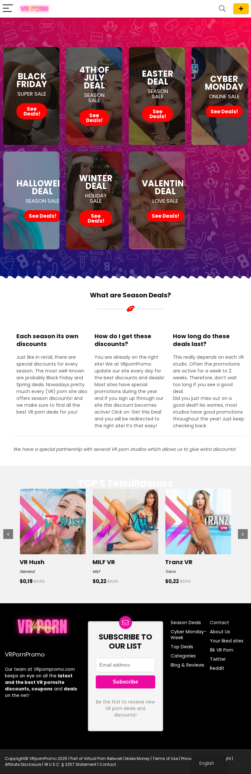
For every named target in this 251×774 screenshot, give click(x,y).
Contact (219, 622)
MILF (96, 571)
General (27, 571)
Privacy (188, 758)
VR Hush (32, 562)
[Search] (222, 8)
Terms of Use (165, 758)
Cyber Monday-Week (189, 634)
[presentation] (8, 534)
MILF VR (103, 562)
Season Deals (241, 8)
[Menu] (8, 8)
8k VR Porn (221, 650)
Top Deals (182, 646)
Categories (183, 656)
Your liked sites (226, 641)
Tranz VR (178, 562)
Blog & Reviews (187, 665)
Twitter (218, 659)
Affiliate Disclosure (23, 764)
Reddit (217, 668)
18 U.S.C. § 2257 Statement (70, 764)
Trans (170, 571)
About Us (220, 631)
